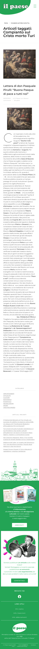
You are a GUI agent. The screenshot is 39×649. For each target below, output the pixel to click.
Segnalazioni (8, 403)
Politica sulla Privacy (22, 646)
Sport (5, 405)
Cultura (6, 398)
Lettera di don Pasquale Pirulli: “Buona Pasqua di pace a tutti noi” (19, 89)
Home (6, 23)
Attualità (17, 100)
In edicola (7, 401)
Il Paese (18, 98)
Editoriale (7, 400)
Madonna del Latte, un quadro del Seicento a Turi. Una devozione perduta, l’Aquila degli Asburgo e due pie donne (18, 444)
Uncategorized (9, 407)
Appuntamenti (8, 394)
